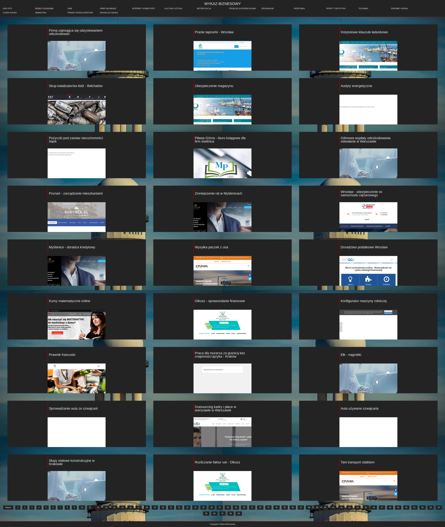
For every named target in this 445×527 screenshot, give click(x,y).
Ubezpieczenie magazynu (214, 86)
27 (220, 507)
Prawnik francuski (62, 355)
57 (222, 513)
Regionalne (268, 9)
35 (285, 507)
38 (309, 507)
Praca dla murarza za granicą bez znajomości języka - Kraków (220, 354)
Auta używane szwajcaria (359, 408)
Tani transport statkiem (358, 462)
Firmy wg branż (108, 9)
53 (431, 507)
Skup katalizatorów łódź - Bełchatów (76, 86)
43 (349, 507)
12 (98, 507)
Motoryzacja (204, 9)
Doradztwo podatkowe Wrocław (364, 247)
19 (155, 507)
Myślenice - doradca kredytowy (72, 247)
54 (439, 507)
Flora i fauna (10, 13)
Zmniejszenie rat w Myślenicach (218, 193)
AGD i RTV (7, 9)
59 (239, 513)
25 (203, 507)
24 (195, 507)
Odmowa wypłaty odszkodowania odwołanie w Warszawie (365, 139)
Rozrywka (299, 9)
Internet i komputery (143, 9)
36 (293, 507)
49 (398, 507)
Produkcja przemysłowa (242, 9)
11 (90, 507)
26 (212, 507)
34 (276, 507)
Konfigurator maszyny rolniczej (363, 301)
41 (333, 507)
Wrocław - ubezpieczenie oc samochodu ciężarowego (361, 193)
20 (163, 507)
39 (317, 507)
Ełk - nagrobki (351, 355)
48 (390, 507)
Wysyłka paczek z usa (211, 247)
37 (301, 507)
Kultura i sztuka (173, 9)
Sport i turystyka (336, 9)
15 (122, 507)
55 (206, 513)
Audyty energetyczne (356, 86)
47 (382, 507)
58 (231, 513)
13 (106, 507)
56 (214, 513)
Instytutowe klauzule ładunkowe (364, 32)
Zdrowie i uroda (399, 9)
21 (171, 507)
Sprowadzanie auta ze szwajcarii (73, 408)
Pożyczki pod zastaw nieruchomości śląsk (76, 139)
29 (236, 507)
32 (260, 507)
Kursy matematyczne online (69, 301)
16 (130, 507)
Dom (70, 9)
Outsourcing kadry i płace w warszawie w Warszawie (215, 408)
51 (414, 507)
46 (374, 507)
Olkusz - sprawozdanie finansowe (220, 301)
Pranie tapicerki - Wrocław (214, 32)
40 (325, 507)
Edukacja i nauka (109, 13)
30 (244, 507)
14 (114, 507)
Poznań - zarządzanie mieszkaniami (76, 193)
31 (252, 507)
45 (366, 507)
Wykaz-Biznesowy (222, 4)
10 (82, 507)
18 (147, 507)
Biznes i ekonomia (44, 9)
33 (268, 507)
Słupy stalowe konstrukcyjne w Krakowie (72, 462)
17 (139, 507)
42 (341, 507)
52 (422, 507)
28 (228, 507)
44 (358, 507)
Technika (363, 9)
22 (179, 507)
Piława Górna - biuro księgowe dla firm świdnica (220, 139)
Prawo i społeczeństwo (80, 13)
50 (406, 507)
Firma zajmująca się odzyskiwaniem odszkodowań (75, 32)
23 (187, 507)
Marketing (40, 13)
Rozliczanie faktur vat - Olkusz (217, 462)
